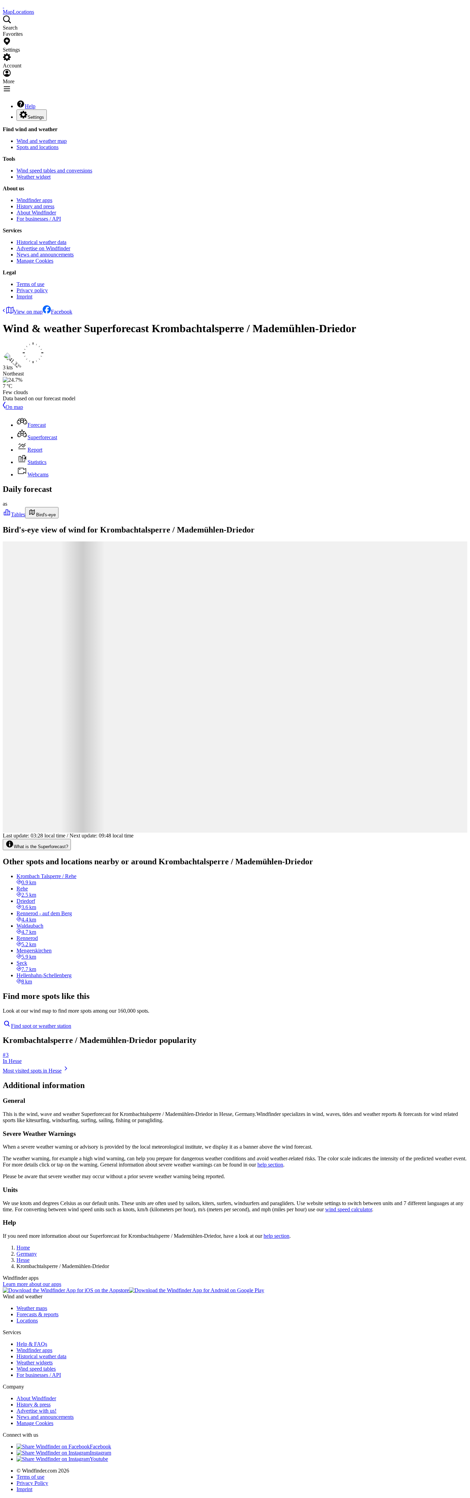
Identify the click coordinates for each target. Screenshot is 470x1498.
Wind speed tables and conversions (54, 170)
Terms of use (30, 284)
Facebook (61, 312)
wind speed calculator (348, 1209)
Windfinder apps (34, 200)
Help (30, 106)
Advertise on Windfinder (43, 248)
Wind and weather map (42, 141)
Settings (36, 117)
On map (14, 407)
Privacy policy (32, 290)
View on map (28, 312)
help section (270, 1165)
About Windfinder (36, 212)
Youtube (99, 1459)
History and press (35, 206)
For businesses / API (39, 219)
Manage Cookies (35, 261)
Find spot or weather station (41, 1026)
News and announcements (45, 254)
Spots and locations (37, 147)
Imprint (24, 296)
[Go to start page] (3, 6)
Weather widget (34, 177)
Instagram (100, 1453)
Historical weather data (41, 242)
